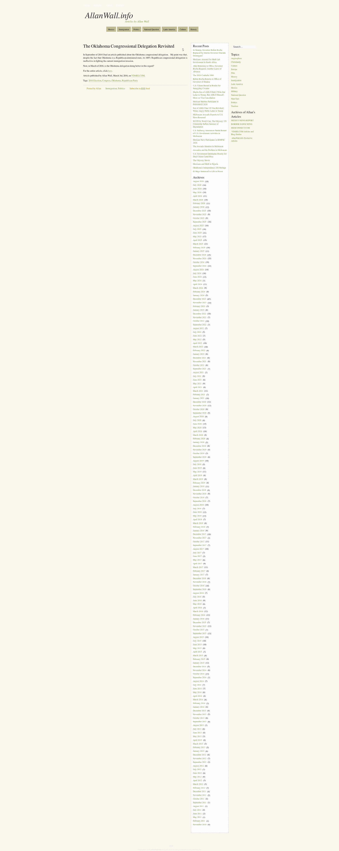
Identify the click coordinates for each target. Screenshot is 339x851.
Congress (106, 80)
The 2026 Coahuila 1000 (203, 75)
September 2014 (199, 677)
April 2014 (197, 696)
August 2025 (198, 225)
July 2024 (197, 273)
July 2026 (197, 185)
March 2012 (198, 784)
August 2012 (198, 765)
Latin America (169, 29)
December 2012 (199, 754)
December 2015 (199, 622)
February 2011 (199, 821)
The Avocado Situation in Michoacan (208, 146)
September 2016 (199, 589)
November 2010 (199, 824)
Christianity (236, 62)
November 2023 (199, 302)
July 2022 (197, 332)
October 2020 (198, 409)
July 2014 (197, 684)
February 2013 (199, 747)
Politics (136, 29)
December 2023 (199, 299)
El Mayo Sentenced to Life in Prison (208, 171)
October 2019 (198, 453)
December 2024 (199, 255)
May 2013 (197, 736)
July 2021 (197, 376)
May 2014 (197, 692)
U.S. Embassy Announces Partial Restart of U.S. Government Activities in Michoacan (210, 133)
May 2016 (197, 604)
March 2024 (198, 288)
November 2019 (199, 449)
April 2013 (197, 740)
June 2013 (197, 732)
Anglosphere (236, 58)
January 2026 (198, 207)
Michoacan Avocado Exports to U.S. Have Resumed (208, 116)
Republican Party (130, 80)
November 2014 (199, 670)
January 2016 (198, 618)
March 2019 (198, 479)
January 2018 (198, 530)
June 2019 (197, 468)
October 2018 (198, 497)
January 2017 (198, 574)
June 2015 (197, 644)
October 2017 (198, 541)
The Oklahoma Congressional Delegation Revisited (128, 46)
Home (87, 5)
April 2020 (197, 431)
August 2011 (198, 806)
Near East (235, 98)
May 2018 (197, 516)
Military (234, 91)
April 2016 (197, 607)
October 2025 (198, 218)
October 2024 (198, 262)
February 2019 (199, 482)
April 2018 (197, 519)
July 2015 (197, 640)
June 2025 (197, 233)
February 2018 (199, 526)
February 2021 (199, 394)
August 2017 (198, 549)
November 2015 (199, 626)
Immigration (124, 29)
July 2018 (197, 508)
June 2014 (197, 688)
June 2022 (197, 335)
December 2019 (199, 446)
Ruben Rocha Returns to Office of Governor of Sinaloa (207, 80)
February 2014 (199, 703)
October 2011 (198, 798)
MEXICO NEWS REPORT (242, 120)
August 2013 (198, 725)
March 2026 (198, 199)
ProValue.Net (196, 849)
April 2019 (197, 475)
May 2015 (197, 648)
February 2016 (199, 615)
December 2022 (199, 313)
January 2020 (198, 442)
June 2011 (197, 813)
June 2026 (197, 188)
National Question (151, 29)
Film (233, 73)
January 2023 (198, 310)
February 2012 (199, 787)
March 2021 (198, 391)
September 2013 (199, 721)
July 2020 (197, 420)
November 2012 (199, 758)
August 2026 (198, 181)
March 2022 (198, 346)
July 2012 (197, 769)
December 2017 (199, 534)
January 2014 (198, 707)
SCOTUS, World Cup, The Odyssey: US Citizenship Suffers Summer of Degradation (209, 124)
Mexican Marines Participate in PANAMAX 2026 (205, 103)
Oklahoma (116, 80)
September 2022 (199, 324)
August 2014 (198, 681)
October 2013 (198, 718)
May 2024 (197, 280)
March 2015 (198, 655)
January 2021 (198, 398)
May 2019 (197, 471)
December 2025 (199, 210)
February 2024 (199, 291)
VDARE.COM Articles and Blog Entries (242, 133)
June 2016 (197, 600)
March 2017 (198, 567)
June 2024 (197, 277)
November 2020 (199, 405)
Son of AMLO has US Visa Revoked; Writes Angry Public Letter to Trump (208, 109)
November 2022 (199, 317)
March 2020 (198, 435)
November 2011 (199, 795)
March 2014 (198, 699)
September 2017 (199, 545)
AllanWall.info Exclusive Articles (241, 139)
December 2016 (199, 578)
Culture (183, 29)
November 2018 (199, 493)
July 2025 (197, 229)
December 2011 (199, 791)
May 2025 (197, 236)
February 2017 (199, 571)
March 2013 (198, 743)
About (109, 5)
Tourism (234, 106)
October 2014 (198, 674)
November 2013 (199, 714)
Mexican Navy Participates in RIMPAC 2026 (209, 141)
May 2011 (197, 817)
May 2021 (197, 383)
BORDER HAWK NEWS (241, 124)
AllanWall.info (109, 14)
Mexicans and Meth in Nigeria (205, 164)
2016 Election (95, 80)
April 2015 (197, 652)
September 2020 (199, 413)
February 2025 (199, 247)
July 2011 (197, 810)
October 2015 (198, 629)
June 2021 (197, 379)
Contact (120, 5)
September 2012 (199, 762)
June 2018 (197, 512)
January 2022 (198, 354)
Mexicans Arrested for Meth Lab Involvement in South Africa (206, 60)
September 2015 (199, 633)
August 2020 (198, 416)
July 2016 (197, 596)
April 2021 (197, 387)
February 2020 (199, 438)
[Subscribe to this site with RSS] (95, 28)
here (110, 70)
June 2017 (197, 556)
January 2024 (198, 295)
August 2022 (198, 328)
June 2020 (197, 424)
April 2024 (197, 284)
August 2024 (198, 269)
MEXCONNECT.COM (240, 127)
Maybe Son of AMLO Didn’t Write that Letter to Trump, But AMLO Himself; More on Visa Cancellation (209, 95)
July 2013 (197, 729)
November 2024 (199, 258)
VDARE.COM (138, 75)
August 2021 (198, 372)
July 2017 (197, 552)
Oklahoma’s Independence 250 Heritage (209, 167)
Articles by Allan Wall (137, 21)
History (194, 29)
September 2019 (199, 457)
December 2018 (199, 490)
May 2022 (197, 339)
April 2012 (197, 780)
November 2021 (199, 361)
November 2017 (199, 538)
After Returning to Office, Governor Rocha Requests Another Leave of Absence (208, 69)
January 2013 (198, 751)
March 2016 (198, 611)
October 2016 (198, 585)
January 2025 (198, 251)
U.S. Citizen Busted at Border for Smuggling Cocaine (207, 87)
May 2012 (197, 776)
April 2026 (197, 196)
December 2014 (199, 666)
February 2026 (199, 203)
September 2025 (199, 221)
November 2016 (199, 582)
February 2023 (199, 306)
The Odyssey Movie (201, 160)
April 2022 (197, 343)
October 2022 (198, 321)
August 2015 (198, 637)
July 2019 (197, 464)
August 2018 (198, 504)
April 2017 (197, 563)
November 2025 (199, 214)
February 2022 (199, 350)
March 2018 (198, 523)
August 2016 (198, 593)
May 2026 (197, 192)
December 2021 (199, 357)
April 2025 (197, 240)
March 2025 (198, 243)
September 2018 (199, 501)
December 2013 (199, 710)
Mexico (111, 29)
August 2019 (198, 460)
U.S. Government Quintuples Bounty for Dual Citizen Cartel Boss (210, 155)
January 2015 (198, 662)
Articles (98, 5)
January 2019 (198, 486)
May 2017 (197, 560)
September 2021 (199, 368)
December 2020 (199, 401)
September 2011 (199, 802)
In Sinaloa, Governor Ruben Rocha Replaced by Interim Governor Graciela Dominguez (209, 53)
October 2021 (198, 365)
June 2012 (197, 773)
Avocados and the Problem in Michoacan (210, 150)
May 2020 (197, 427)
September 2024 (199, 266)
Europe (234, 69)
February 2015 (199, 659)
